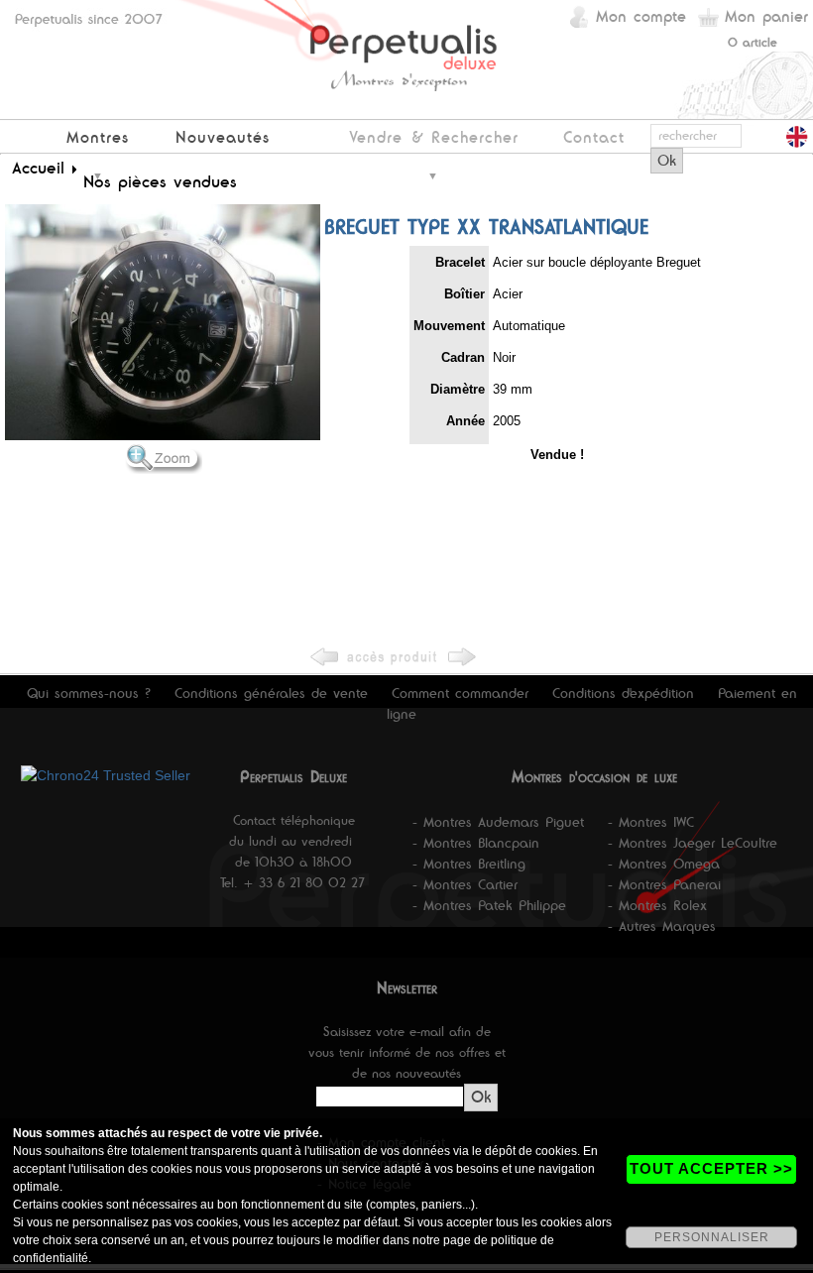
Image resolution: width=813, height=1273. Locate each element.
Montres (97, 137)
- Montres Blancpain (475, 843)
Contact (594, 137)
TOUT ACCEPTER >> (711, 1168)
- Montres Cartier (465, 884)
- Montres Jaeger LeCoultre (692, 843)
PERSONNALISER (711, 1237)
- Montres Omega (664, 863)
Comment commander (460, 693)
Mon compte (641, 16)
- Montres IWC (651, 822)
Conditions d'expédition (623, 693)
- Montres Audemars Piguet (498, 822)
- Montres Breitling (468, 863)
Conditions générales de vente (271, 693)
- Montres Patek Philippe (489, 905)
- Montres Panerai (664, 884)
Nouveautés (222, 137)
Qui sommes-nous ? (89, 693)
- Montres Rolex (657, 905)
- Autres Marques (662, 926)
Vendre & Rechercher (434, 137)
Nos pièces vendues (160, 181)
